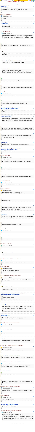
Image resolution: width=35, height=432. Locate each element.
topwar (2, 395)
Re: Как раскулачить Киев (4, 142)
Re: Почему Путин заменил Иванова (5, 15)
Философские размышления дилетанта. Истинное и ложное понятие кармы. (12, 410)
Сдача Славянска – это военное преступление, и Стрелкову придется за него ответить (13, 284)
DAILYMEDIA (3, 188)
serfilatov (3, 345)
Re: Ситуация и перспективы (4, 32)
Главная (9, 1)
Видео (14, 1)
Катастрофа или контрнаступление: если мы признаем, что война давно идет (12, 258)
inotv (2, 148)
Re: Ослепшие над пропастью (4, 304)
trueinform (3, 275)
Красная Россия (5, 76)
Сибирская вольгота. (7, 228)
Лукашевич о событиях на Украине (7, 243)
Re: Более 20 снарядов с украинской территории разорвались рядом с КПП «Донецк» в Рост (10, 294)
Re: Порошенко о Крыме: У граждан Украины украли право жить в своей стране (9, 149)
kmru (2, 386)
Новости (11, 1)
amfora (2, 14)
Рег (21, 0)
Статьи (16, 1)
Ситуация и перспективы (7, 22)
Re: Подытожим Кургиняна (4, 267)
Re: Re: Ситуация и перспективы (4, 23)
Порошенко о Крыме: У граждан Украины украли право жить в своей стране (12, 148)
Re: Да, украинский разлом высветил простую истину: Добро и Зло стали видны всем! (9, 346)
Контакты (21, 1)
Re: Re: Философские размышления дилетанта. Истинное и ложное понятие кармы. (9, 404)
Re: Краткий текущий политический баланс (5, 315)
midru (2, 243)
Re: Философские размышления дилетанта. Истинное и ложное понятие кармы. (9, 411)
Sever (2, 266)
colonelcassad (3, 155)
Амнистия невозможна (7, 155)
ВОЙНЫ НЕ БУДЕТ (7, 180)
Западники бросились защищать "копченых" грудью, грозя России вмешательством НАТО (14, 361)
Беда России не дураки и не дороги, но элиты (9, 165)
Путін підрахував (7, 188)
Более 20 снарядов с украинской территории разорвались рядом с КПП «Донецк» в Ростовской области (15, 293)
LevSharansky (3, 228)
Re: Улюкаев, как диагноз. (4, 6)
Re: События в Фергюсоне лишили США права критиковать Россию (8, 205)
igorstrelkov (3, 31)
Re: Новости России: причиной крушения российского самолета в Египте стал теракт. (9, 108)
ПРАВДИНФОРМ (17, 0)
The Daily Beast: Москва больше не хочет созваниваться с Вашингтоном (11, 322)
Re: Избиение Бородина (3, 396)
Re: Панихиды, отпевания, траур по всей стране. (6, 116)
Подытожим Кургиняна (6, 266)
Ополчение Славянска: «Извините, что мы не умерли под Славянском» (12, 275)
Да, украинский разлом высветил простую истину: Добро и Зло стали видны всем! (13, 345)
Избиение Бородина (6, 395)
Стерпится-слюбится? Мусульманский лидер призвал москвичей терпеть (11, 386)
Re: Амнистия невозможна (4, 156)
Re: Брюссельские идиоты (4, 214)
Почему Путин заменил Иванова (7, 14)
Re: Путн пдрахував (3, 189)
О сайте (24, 1)
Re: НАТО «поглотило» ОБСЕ (4, 133)
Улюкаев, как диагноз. (6, 5)
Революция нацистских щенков (7, 329)
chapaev (3, 5)
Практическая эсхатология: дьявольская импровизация (10, 91)
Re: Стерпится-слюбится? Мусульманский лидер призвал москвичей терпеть (9, 387)
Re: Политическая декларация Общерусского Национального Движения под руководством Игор (11, 60)
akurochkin (3, 91)
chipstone (3, 410)
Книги (18, 1)
